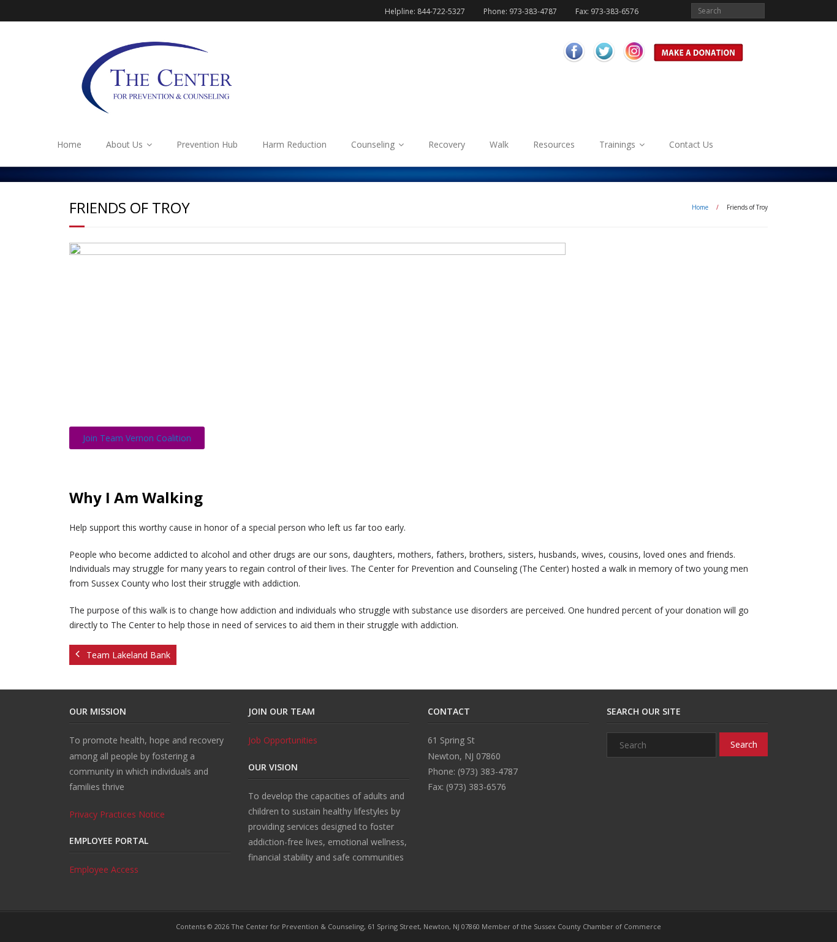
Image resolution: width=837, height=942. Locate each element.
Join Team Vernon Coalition (137, 438)
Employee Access (103, 869)
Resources (554, 144)
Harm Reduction (294, 144)
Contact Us (691, 144)
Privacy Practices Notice (117, 814)
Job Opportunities (282, 740)
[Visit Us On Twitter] (604, 63)
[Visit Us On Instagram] (634, 63)
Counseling (373, 144)
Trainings (617, 144)
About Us (124, 144)
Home (69, 144)
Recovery (446, 144)
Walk (499, 144)
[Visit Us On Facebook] (574, 63)
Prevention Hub (207, 144)
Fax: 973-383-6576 (606, 11)
